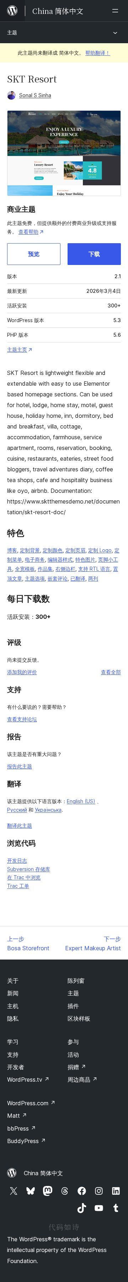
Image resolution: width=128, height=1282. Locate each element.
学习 (12, 1041)
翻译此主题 (19, 825)
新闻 (12, 993)
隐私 (12, 1018)
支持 (12, 1054)
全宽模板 (25, 569)
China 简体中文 (43, 1173)
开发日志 (17, 860)
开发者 (15, 1067)
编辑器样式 (60, 559)
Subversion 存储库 (28, 869)
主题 (12, 32)
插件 (73, 1006)
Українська (48, 810)
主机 (12, 1006)
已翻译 (77, 578)
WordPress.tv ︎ (28, 1079)
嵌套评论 (58, 578)
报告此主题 (19, 766)
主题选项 (35, 578)
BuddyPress (26, 1141)
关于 (12, 980)
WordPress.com (31, 1103)
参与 (73, 1041)
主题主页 (17, 349)
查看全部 (111, 672)
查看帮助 (28, 232)
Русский (17, 810)
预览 (33, 253)
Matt (17, 1115)
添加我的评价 (22, 672)
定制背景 (30, 550)
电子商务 (35, 559)
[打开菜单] (116, 10)
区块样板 (79, 1018)
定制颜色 (53, 550)
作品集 (45, 569)
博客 (12, 550)
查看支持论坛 (22, 719)
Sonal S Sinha (35, 95)
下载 (94, 253)
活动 (73, 1054)
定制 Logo (100, 550)
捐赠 (77, 1067)
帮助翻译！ (97, 53)
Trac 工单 (18, 886)
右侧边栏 (65, 569)
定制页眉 (75, 550)
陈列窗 (76, 980)
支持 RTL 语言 (94, 569)
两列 (93, 578)
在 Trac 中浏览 (24, 877)
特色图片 (85, 559)
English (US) (81, 801)
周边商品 (82, 1079)
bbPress (21, 1128)
